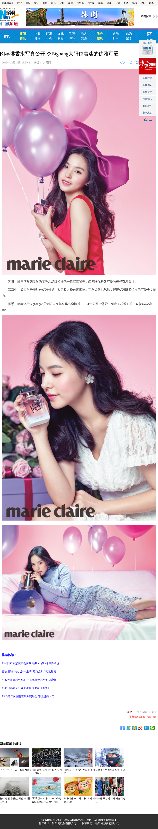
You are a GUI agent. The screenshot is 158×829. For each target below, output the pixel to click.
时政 (19, 3)
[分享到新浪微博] (140, 728)
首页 (7, 36)
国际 (28, 3)
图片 (126, 3)
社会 (49, 38)
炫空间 (90, 3)
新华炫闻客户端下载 (144, 717)
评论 (72, 38)
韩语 (84, 38)
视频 (134, 3)
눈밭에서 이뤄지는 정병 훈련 (110, 769)
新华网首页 (7, 3)
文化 (61, 33)
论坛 (62, 3)
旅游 (129, 33)
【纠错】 (129, 712)
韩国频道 (13, 17)
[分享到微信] (152, 728)
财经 (36, 3)
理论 (53, 3)
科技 (61, 38)
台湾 (117, 3)
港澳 (109, 3)
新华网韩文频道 (11, 743)
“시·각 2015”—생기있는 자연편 (16, 769)
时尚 (151, 3)
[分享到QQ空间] (134, 728)
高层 (45, 3)
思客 (70, 3)
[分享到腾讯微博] (146, 728)
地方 (84, 33)
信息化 (80, 3)
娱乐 (143, 3)
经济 (49, 33)
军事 (100, 3)
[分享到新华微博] (128, 728)
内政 (37, 33)
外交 (37, 38)
